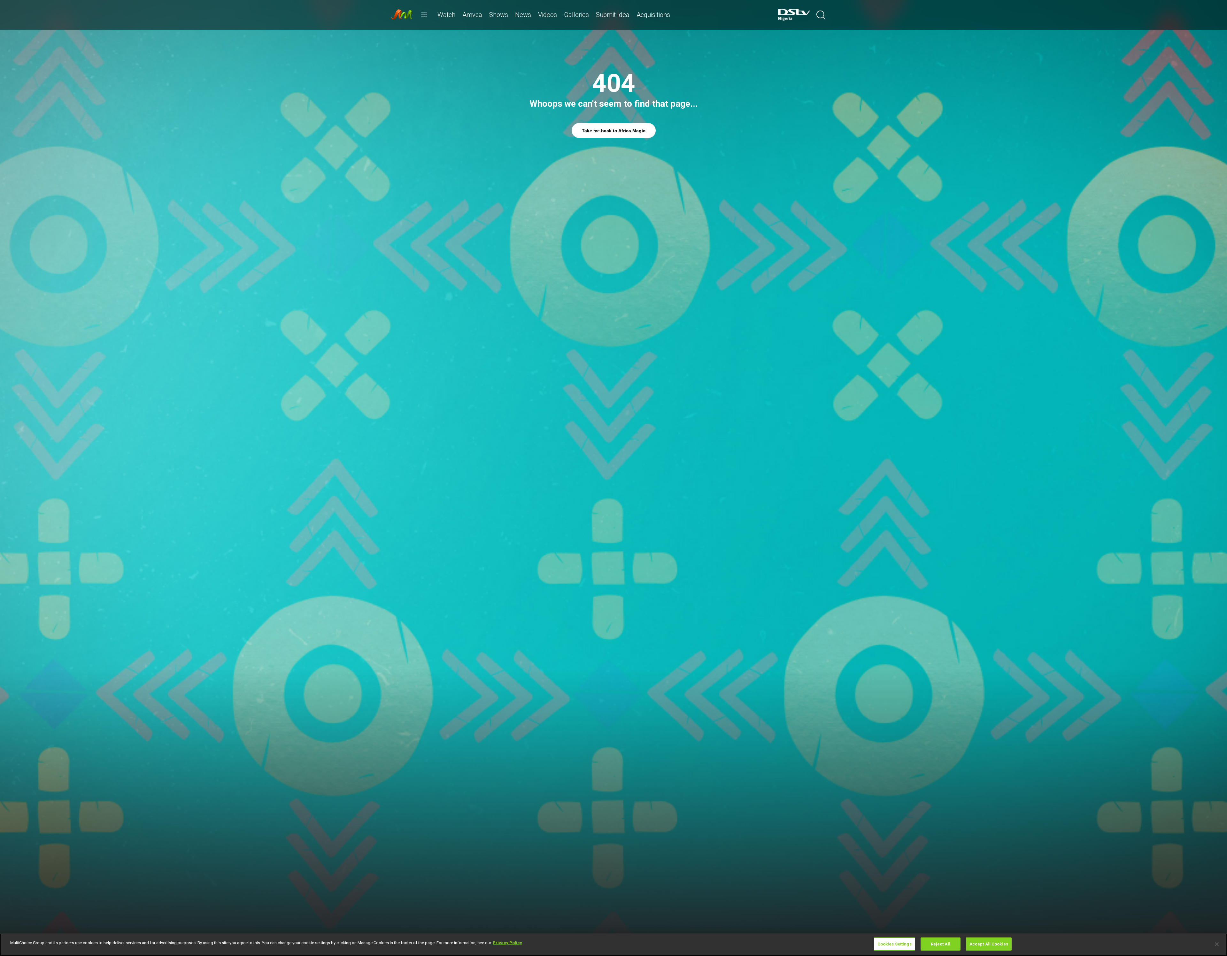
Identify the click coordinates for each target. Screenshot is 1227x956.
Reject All (940, 944)
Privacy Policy (507, 942)
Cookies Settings (894, 944)
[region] (613, 944)
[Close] (1217, 944)
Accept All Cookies (988, 944)
